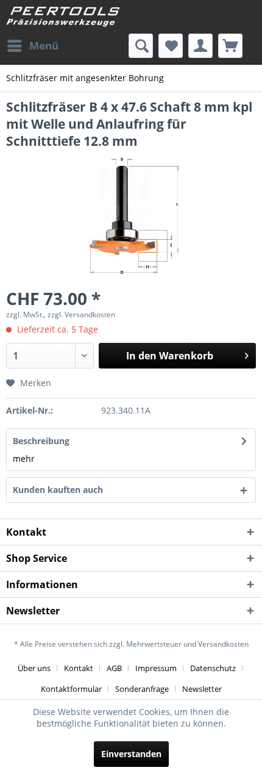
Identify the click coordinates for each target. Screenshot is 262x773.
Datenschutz (213, 668)
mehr (24, 458)
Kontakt (78, 668)
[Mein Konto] (200, 46)
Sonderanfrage (142, 688)
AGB (114, 668)
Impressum (156, 668)
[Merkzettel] (170, 46)
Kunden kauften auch (58, 489)
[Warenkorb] (230, 46)
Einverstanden (131, 754)
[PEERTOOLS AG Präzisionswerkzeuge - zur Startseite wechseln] (63, 16)
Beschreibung (41, 441)
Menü (43, 45)
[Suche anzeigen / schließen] (141, 46)
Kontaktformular (71, 688)
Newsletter (202, 688)
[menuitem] (32, 46)
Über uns (34, 668)
